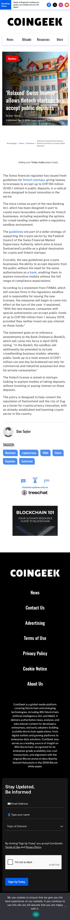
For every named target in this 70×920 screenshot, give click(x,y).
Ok (36, 914)
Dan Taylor (14, 116)
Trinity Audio (37, 162)
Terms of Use (35, 638)
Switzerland (26, 461)
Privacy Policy (35, 653)
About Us (35, 684)
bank (33, 272)
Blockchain (10, 453)
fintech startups (34, 180)
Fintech (58, 453)
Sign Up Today (16, 881)
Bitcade (26, 39)
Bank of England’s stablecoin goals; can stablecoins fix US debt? (26, 4)
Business (12, 58)
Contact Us (35, 607)
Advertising (35, 623)
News (10, 39)
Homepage (12, 143)
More (60, 39)
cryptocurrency (29, 453)
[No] (65, 906)
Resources (43, 39)
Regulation (10, 461)
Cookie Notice (35, 668)
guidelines (16, 231)
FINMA (45, 453)
